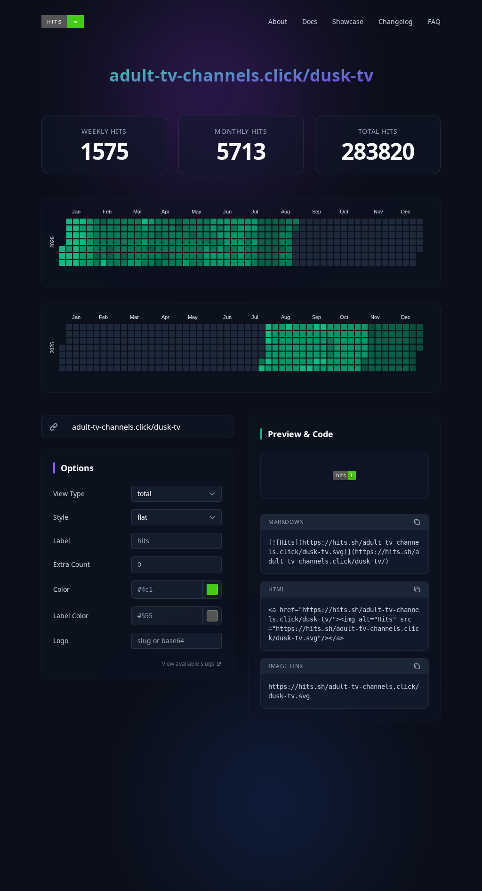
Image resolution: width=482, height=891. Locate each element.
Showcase (347, 21)
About (277, 21)
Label (61, 540)
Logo (60, 640)
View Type (69, 493)
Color (61, 589)
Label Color (70, 615)
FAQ (434, 21)
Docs (309, 21)
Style (60, 517)
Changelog (395, 21)
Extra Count (71, 564)
